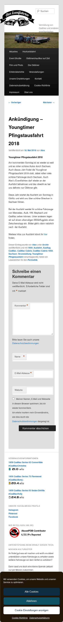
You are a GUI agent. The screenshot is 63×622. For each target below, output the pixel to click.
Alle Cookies (31, 591)
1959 (30, 247)
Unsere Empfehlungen (19, 78)
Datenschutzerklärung (39, 617)
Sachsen (13, 253)
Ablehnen (31, 600)
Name (20, 356)
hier (45, 234)
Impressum (14, 92)
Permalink (32, 259)
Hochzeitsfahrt (29, 51)
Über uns (28, 92)
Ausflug (46, 247)
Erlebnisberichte (16, 71)
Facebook (13, 516)
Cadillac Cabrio (24, 250)
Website (19, 389)
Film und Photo (16, 65)
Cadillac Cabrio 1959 (43, 250)
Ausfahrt (38, 247)
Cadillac (12, 250)
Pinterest (13, 513)
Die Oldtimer (33, 65)
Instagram (13, 509)
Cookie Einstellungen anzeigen (31, 610)
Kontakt (38, 78)
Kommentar (21, 305)
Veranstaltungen (36, 71)
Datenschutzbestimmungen (25, 343)
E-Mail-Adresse (23, 373)
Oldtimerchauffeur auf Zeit (38, 58)
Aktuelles (13, 51)
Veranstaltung (24, 253)
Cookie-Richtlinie (20, 617)
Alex (42, 150)
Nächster (48, 102)
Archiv (45, 244)
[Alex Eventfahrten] (32, 18)
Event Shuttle (15, 58)
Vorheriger (15, 102)
